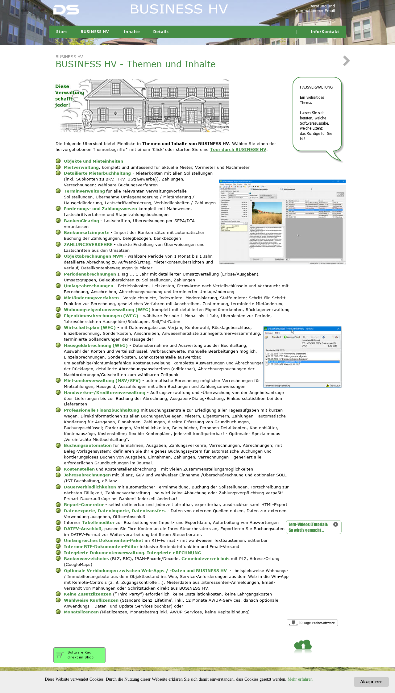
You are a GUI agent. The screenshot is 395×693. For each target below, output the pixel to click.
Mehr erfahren (300, 679)
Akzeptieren (371, 681)
